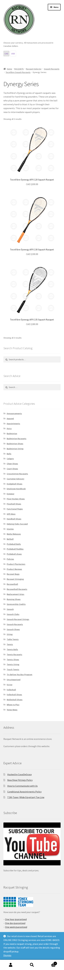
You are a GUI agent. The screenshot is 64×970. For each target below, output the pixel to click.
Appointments (13, 423)
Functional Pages (15, 509)
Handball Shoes (14, 519)
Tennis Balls (12, 649)
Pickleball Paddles (15, 549)
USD (13, 53)
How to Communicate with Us (22, 785)
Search (32, 965)
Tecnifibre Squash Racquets (18, 72)
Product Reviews (14, 569)
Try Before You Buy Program (19, 674)
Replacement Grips (15, 594)
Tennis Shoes (13, 659)
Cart (49, 962)
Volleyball (11, 689)
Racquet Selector (34, 69)
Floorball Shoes (14, 504)
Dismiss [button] (7, 955)
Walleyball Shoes (14, 699)
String (10, 634)
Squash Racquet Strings (18, 619)
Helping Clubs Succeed (17, 524)
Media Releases (14, 534)
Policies (10, 559)
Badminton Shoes (15, 443)
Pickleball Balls (14, 544)
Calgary (10, 458)
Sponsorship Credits (16, 604)
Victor (9, 684)
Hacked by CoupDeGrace (19, 774)
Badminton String (15, 448)
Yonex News (12, 709)
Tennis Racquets (14, 654)
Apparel (10, 418)
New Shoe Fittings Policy (20, 780)
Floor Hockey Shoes (16, 498)
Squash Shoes (13, 629)
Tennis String (13, 664)
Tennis (10, 644)
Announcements (14, 413)
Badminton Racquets (16, 438)
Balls (9, 453)
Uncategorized (13, 679)
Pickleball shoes (14, 554)
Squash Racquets (51, 69)
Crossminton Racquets (17, 473)
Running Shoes (14, 599)
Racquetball (12, 584)
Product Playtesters (16, 564)
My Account (10, 965)
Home (9, 69)
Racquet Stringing (15, 579)
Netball (10, 539)
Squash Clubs (13, 614)
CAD (6, 53)
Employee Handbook (16, 488)
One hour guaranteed (16, 919)
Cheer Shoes (12, 463)
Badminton (12, 433)
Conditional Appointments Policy (24, 791)
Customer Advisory (15, 478)
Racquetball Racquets (17, 589)
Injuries (10, 529)
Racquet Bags (13, 574)
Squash (10, 609)
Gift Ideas (11, 514)
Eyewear (10, 493)
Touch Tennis (13, 669)
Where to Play (13, 704)
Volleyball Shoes (14, 694)
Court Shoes (12, 468)
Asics (9, 428)
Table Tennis (13, 639)
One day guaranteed (15, 923)
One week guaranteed (16, 926)
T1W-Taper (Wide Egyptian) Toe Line (25, 797)
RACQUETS (19, 69)
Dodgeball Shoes (14, 483)
